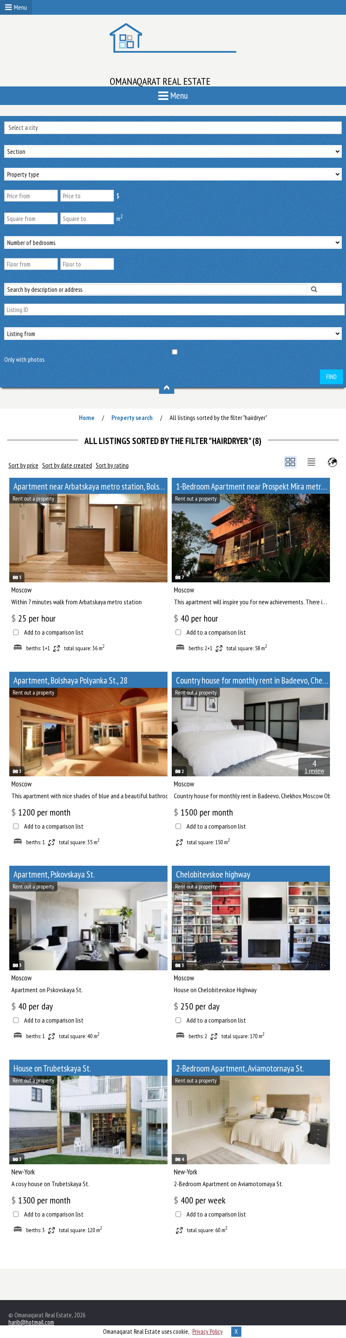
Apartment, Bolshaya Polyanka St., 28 (70, 680)
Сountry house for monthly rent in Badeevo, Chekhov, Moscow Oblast (253, 680)
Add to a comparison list (54, 632)
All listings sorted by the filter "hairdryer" (218, 417)
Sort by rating (112, 465)
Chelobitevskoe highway (213, 874)
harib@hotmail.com (31, 1322)
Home (87, 417)
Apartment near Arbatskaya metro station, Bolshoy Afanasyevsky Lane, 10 (91, 486)
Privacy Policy (207, 1331)
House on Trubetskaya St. (52, 1068)
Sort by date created (67, 465)
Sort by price (23, 465)
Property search (132, 417)
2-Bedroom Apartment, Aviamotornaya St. (240, 1068)
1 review (314, 770)
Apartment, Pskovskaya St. (54, 874)
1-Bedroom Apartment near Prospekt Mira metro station (253, 486)
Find (331, 377)
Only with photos (24, 359)
